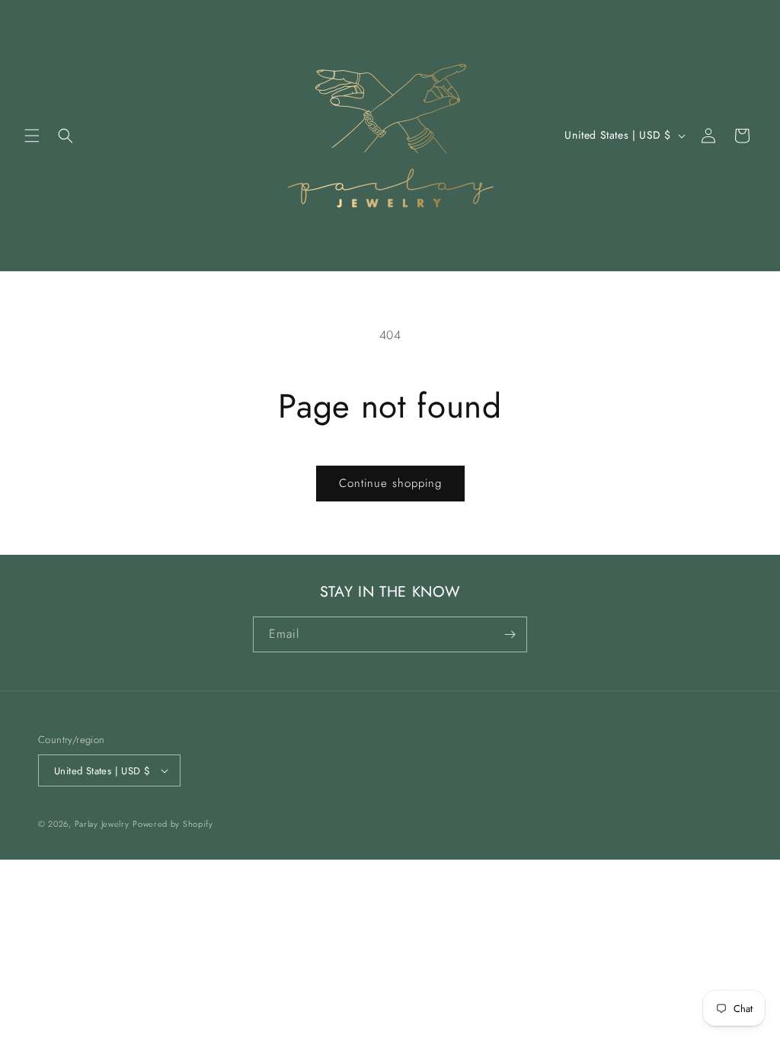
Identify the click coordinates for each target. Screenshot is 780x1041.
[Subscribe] (509, 634)
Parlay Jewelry (102, 824)
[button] (32, 135)
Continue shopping (390, 483)
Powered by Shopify (173, 824)
